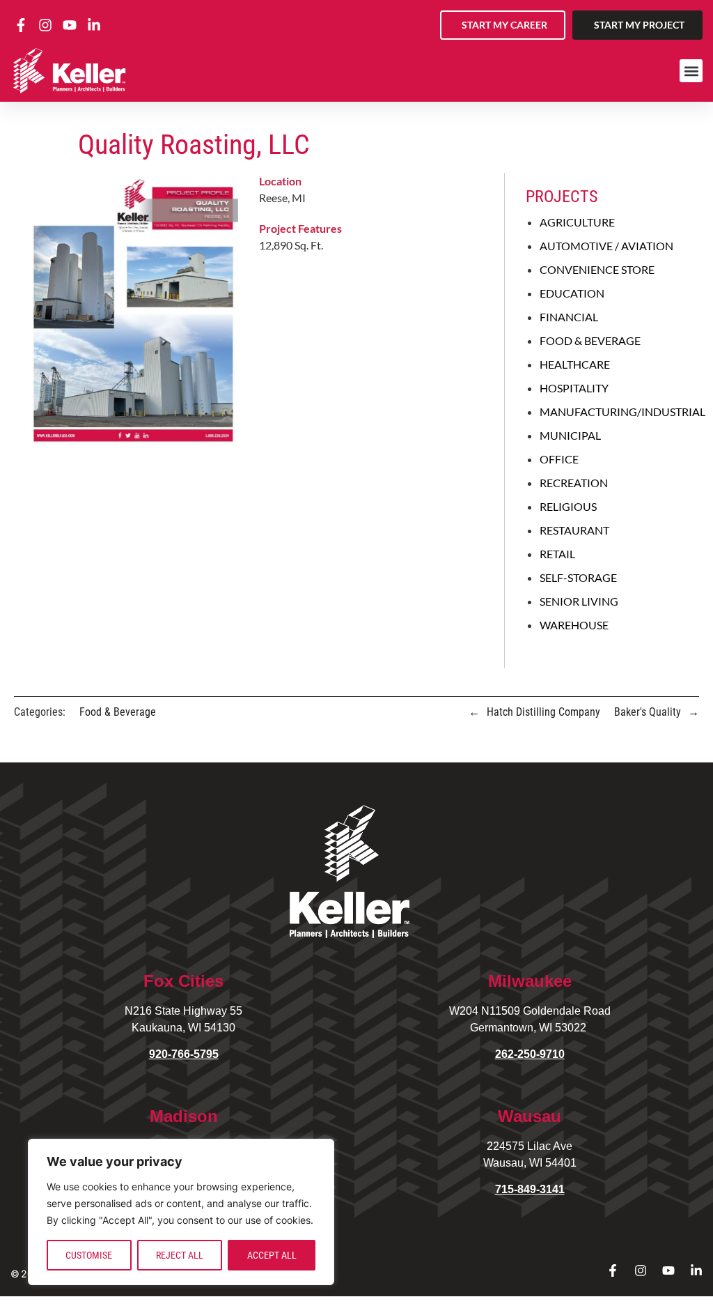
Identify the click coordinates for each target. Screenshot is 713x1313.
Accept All (272, 1255)
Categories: (39, 712)
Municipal (570, 435)
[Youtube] (668, 1270)
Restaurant (574, 530)
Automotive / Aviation (606, 245)
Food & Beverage (590, 340)
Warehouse (574, 624)
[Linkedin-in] (696, 1270)
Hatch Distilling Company (543, 712)
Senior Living (579, 601)
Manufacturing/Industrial (622, 411)
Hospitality (574, 387)
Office (559, 459)
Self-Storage (578, 577)
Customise (88, 1255)
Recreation (574, 482)
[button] (691, 70)
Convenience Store (597, 269)
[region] (181, 1212)
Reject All (179, 1255)
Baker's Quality (647, 712)
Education (572, 293)
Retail (557, 553)
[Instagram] (640, 1270)
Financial (569, 316)
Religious (568, 506)
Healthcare (575, 364)
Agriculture (577, 222)
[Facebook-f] (612, 1270)
